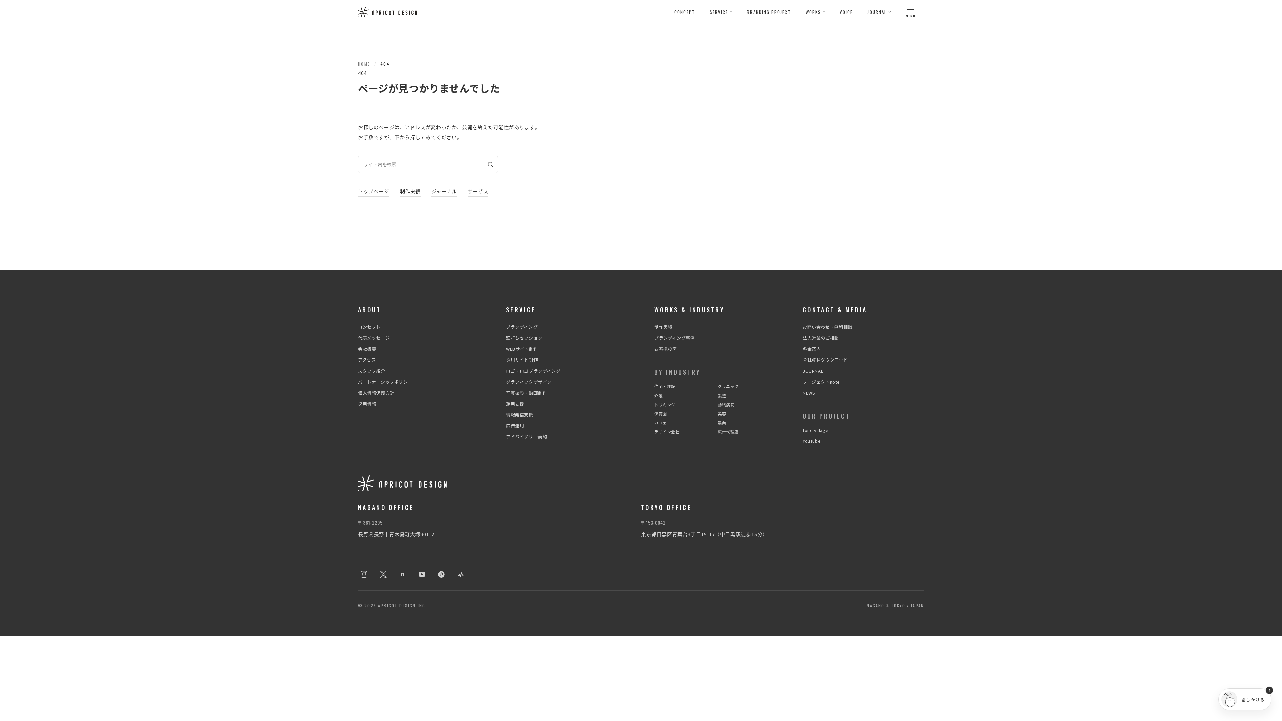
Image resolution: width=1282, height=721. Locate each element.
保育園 (660, 413)
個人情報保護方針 (376, 393)
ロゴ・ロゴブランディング (533, 371)
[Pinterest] (441, 574)
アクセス (367, 359)
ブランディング (522, 327)
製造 (722, 395)
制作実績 (410, 191)
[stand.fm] (461, 574)
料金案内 (812, 349)
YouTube (812, 441)
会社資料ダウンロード (825, 359)
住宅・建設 (664, 386)
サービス (478, 191)
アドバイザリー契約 (526, 436)
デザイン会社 (667, 431)
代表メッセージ (374, 338)
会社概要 (367, 349)
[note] (403, 574)
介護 (658, 395)
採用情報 (367, 404)
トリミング (664, 404)
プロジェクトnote (821, 382)
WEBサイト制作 (522, 349)
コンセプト (369, 327)
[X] (383, 574)
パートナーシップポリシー (385, 382)
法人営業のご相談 (821, 338)
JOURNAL (813, 371)
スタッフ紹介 (371, 371)
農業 (722, 422)
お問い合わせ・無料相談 (828, 327)
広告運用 (515, 425)
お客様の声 (665, 349)
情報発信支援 (519, 414)
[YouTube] (422, 574)
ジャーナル (444, 191)
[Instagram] (364, 574)
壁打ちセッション (524, 338)
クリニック (728, 386)
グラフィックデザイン (529, 382)
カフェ (660, 422)
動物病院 (726, 404)
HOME (364, 64)
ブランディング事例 (674, 338)
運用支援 (515, 404)
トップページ (373, 191)
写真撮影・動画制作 (526, 393)
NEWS (809, 393)
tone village (815, 430)
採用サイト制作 (522, 359)
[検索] (490, 164)
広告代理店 (728, 431)
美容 (722, 413)
